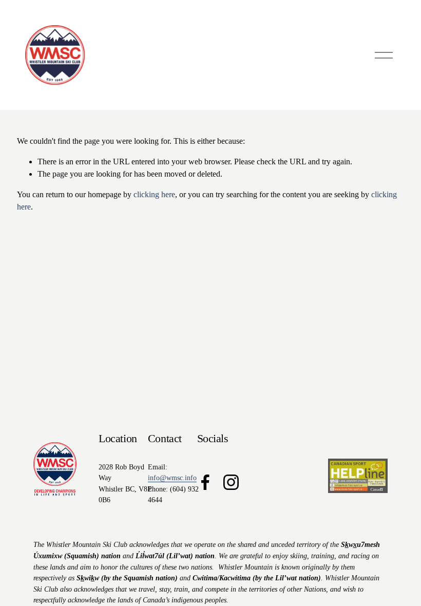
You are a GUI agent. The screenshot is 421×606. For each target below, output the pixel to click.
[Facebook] (205, 482)
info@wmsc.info (172, 478)
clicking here (154, 194)
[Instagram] (231, 482)
